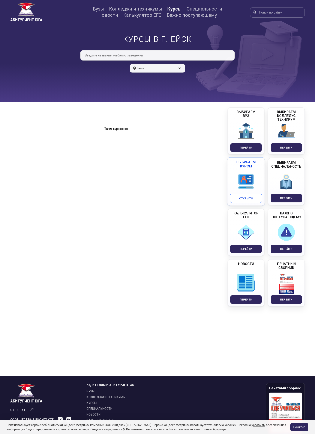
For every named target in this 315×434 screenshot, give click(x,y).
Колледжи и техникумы (135, 9)
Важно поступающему (192, 15)
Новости (108, 15)
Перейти (246, 147)
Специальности (204, 9)
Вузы (98, 9)
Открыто (246, 198)
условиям (258, 425)
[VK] (60, 419)
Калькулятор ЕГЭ (142, 15)
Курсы (174, 9)
